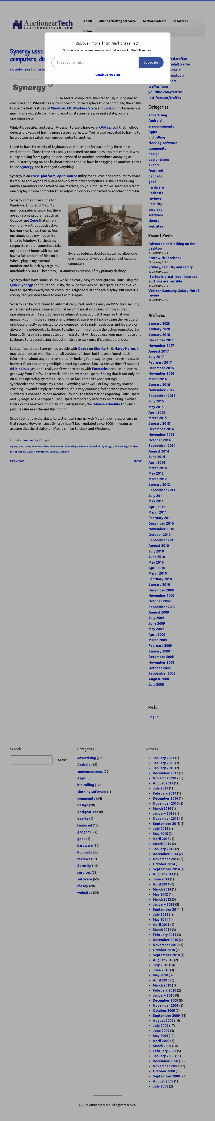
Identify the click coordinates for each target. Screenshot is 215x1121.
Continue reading (107, 74)
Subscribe (151, 62)
